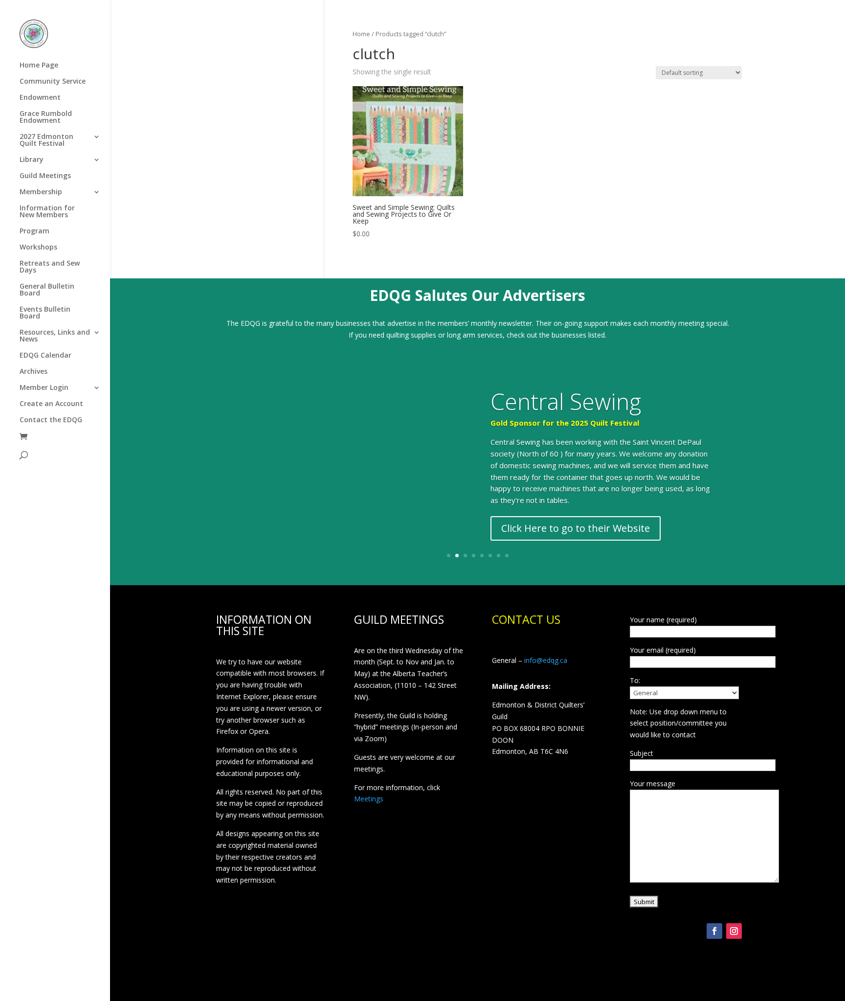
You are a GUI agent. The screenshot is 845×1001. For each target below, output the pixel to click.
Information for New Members (47, 212)
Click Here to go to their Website (575, 528)
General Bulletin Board (47, 290)
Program (34, 231)
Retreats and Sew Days (50, 267)
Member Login (44, 388)
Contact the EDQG (51, 420)
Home (361, 33)
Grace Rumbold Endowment (46, 117)
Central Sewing (565, 401)
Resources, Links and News (55, 336)
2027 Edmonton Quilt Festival (46, 140)
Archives (33, 372)
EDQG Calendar (45, 356)
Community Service (53, 82)
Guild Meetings (45, 176)
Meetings (368, 798)
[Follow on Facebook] (714, 931)
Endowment (40, 98)
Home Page (39, 65)
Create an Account (51, 404)
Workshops (38, 247)
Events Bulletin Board (45, 313)
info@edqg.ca (545, 660)
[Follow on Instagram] (734, 931)
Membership (41, 192)
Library (32, 160)
